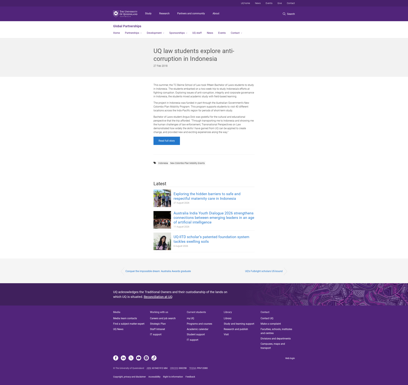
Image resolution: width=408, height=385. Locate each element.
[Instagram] (146, 358)
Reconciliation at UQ (158, 297)
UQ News (118, 329)
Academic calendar (197, 329)
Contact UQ (267, 318)
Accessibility (154, 376)
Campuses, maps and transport (273, 345)
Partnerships (132, 32)
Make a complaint (271, 323)
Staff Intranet (157, 329)
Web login (290, 358)
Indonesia (163, 163)
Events (269, 3)
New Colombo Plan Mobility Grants (187, 163)
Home (116, 32)
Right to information (173, 376)
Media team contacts (125, 318)
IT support (155, 334)
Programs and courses (199, 323)
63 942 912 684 (160, 368)
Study (148, 13)
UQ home (245, 3)
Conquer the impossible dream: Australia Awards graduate (158, 271)
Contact (291, 3)
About (216, 13)
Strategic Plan (158, 323)
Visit (226, 334)
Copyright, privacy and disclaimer (129, 376)
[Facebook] (115, 358)
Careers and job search (163, 318)
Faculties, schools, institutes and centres (276, 331)
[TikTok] (154, 358)
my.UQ (190, 318)
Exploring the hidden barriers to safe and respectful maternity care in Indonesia (207, 196)
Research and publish (236, 329)
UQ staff (197, 32)
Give (279, 3)
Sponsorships (177, 32)
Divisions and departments (276, 338)
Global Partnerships (127, 26)
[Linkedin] (123, 358)
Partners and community (191, 13)
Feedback (190, 376)
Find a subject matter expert (128, 323)
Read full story (167, 140)
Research (164, 13)
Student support (196, 334)
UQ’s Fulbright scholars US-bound (264, 271)
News (258, 3)
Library (228, 318)
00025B (183, 368)
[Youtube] (138, 358)
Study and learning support (239, 323)
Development (154, 32)
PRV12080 (202, 368)
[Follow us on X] (131, 358)
